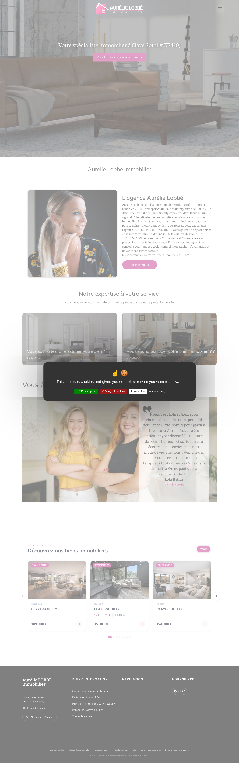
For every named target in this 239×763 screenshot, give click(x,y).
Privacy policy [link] (157, 391)
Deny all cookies (114, 391)
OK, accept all (87, 391)
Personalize (138, 391)
